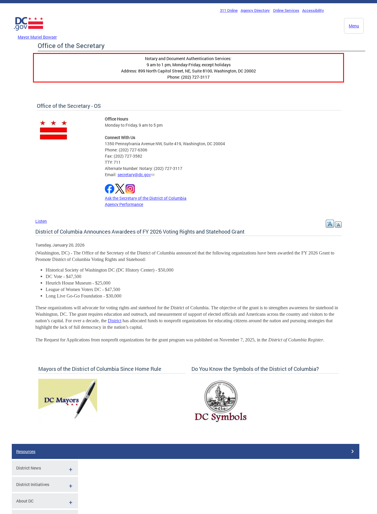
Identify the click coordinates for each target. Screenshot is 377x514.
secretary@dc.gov (134, 174)
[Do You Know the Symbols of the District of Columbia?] (220, 421)
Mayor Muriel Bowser (37, 37)
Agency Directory (255, 10)
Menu (354, 26)
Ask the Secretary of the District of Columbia (145, 198)
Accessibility (313, 10)
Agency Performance (124, 204)
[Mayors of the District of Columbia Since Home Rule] (67, 420)
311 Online (229, 10)
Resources (25, 451)
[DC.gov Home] (28, 32)
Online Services (286, 10)
